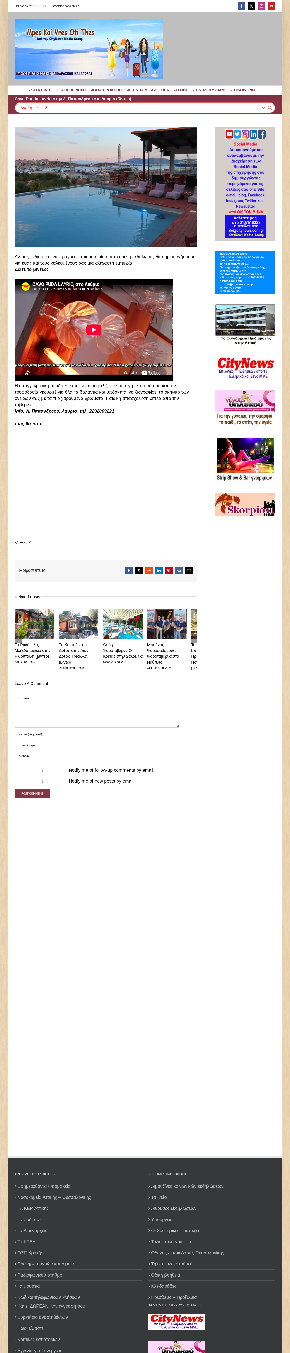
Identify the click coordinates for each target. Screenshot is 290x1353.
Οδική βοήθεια (165, 1275)
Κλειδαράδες (163, 1286)
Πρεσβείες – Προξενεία (174, 1297)
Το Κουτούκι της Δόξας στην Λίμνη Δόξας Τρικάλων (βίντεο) (82, 653)
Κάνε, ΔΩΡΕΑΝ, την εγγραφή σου (51, 1306)
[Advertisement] (243, 676)
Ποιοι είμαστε (30, 1328)
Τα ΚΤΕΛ (26, 1241)
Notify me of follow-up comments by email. (112, 772)
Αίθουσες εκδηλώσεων (174, 1208)
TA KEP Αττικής (33, 1208)
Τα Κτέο (159, 1197)
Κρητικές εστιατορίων (38, 1339)
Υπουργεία (162, 1219)
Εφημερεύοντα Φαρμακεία (43, 1186)
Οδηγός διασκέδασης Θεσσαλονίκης (187, 1252)
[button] (18, 640)
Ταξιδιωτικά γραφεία (171, 1241)
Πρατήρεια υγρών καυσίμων (45, 1263)
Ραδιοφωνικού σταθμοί (40, 1275)
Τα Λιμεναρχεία (32, 1230)
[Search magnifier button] (270, 108)
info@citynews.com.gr (65, 6)
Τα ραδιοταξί (29, 1219)
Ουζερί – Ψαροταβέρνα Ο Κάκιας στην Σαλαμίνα (129, 653)
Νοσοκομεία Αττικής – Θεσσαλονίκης (54, 1197)
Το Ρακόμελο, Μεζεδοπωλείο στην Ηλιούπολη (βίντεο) (33, 653)
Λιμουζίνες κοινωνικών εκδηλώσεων (187, 1186)
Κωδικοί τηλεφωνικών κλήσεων (48, 1297)
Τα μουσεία (28, 1286)
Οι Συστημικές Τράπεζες (175, 1230)
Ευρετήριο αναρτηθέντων (42, 1317)
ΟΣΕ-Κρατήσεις (33, 1252)
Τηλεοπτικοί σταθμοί (171, 1263)
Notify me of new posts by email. (102, 783)
